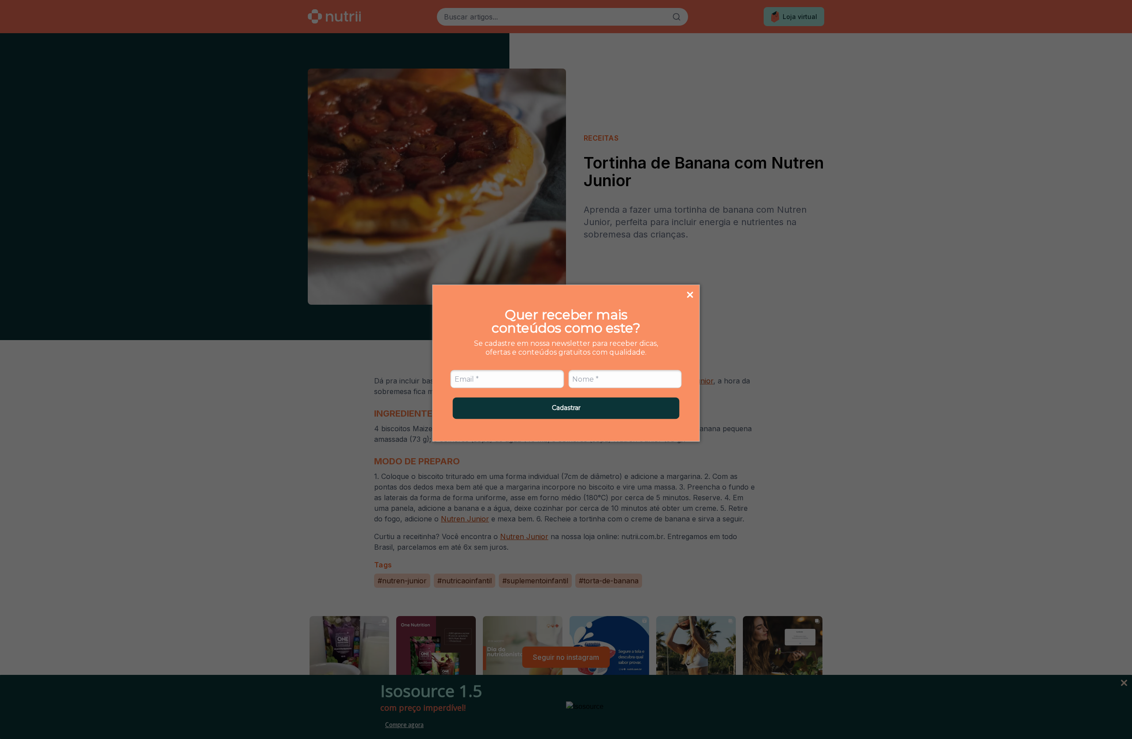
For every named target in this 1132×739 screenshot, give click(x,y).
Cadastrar (566, 408)
